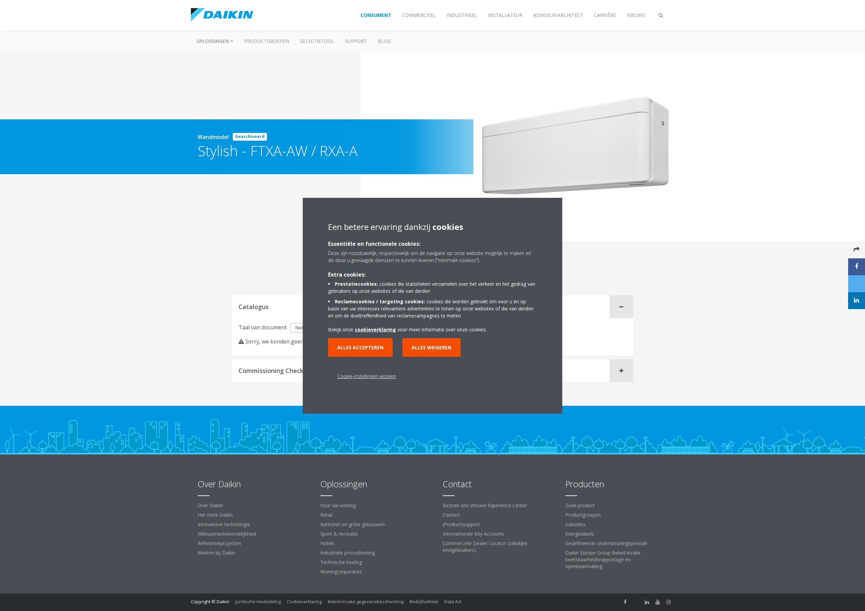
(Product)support (461, 524)
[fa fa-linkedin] (647, 602)
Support (356, 41)
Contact (451, 515)
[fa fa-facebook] (625, 602)
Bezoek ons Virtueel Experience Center (485, 505)
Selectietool (317, 41)
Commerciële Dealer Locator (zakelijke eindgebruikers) (485, 546)
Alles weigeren (431, 347)
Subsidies (575, 524)
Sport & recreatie (339, 534)
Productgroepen (266, 41)
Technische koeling (341, 562)
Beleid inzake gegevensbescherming (365, 601)
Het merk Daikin (215, 515)
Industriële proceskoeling (347, 552)
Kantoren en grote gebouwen (352, 524)
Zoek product (580, 505)
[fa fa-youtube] (657, 602)
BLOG (384, 41)
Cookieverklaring (304, 601)
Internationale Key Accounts (473, 534)
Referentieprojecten (219, 543)
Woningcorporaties (341, 571)
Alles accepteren (360, 347)
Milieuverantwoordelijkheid (227, 534)
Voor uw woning (338, 505)
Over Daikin (210, 505)
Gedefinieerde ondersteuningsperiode (606, 543)
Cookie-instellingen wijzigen (366, 376)
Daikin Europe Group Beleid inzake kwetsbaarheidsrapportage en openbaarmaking (603, 559)
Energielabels (579, 534)
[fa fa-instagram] (668, 602)
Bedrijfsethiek (424, 601)
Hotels (327, 543)
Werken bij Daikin (217, 552)
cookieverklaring (375, 329)
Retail (326, 515)
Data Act (452, 601)
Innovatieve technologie (224, 524)
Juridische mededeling (258, 601)
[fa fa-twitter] (636, 602)
